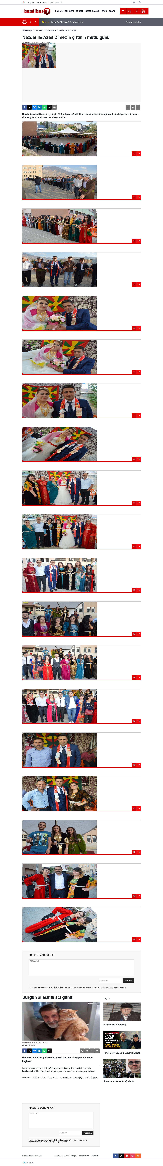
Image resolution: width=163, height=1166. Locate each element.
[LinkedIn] (39, 107)
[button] (128, 107)
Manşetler (30, 2)
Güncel (79, 11)
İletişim (74, 1156)
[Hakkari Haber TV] (36, 11)
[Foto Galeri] (139, 2)
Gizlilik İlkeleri (84, 1156)
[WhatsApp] (44, 107)
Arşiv (51, 2)
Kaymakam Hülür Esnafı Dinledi (63, 22)
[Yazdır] (54, 107)
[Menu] (123, 11)
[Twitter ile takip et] (121, 1156)
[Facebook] (24, 107)
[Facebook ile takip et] (116, 1156)
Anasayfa (28, 30)
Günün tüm (133, 22)
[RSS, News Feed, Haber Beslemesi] (138, 1156)
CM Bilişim (29, 1163)
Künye (66, 1156)
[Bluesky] (34, 107)
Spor (104, 11)
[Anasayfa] (23, 2)
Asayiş (112, 11)
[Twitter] (29, 107)
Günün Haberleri (42, 2)
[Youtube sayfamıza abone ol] (127, 1156)
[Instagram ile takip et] (132, 1156)
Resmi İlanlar (93, 11)
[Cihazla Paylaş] (49, 107)
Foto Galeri (39, 30)
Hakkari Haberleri (64, 11)
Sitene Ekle (59, 2)
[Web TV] (134, 2)
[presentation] (30, 22)
